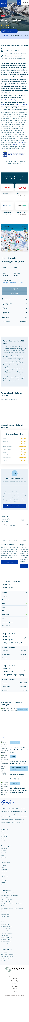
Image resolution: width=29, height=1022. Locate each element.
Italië (2, 855)
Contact (14, 988)
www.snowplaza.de (6, 935)
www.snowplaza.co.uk (6, 937)
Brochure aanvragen (6, 958)
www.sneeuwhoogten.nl (7, 933)
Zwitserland (4, 857)
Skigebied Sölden (5, 914)
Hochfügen (14, 100)
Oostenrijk (4, 848)
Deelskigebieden (16, 36)
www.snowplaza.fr (5, 944)
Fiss (2, 885)
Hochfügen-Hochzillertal (9, 283)
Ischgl (2, 867)
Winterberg (4, 865)
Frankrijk (3, 853)
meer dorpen (22, 520)
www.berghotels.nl (6, 941)
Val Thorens (4, 876)
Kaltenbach (4, 100)
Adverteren (14, 986)
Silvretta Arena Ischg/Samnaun (9, 895)
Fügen (3, 104)
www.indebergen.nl (6, 924)
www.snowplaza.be (6, 931)
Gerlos (3, 882)
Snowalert (4, 952)
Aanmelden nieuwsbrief (7, 954)
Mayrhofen (15, 145)
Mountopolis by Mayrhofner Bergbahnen (11, 904)
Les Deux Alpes (5, 912)
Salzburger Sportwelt (6, 899)
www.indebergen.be (6, 939)
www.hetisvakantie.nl (6, 926)
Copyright (14, 978)
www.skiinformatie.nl (6, 929)
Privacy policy (14, 981)
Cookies (14, 983)
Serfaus (3, 878)
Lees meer (10, 562)
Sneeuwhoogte (5, 836)
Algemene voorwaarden (14, 976)
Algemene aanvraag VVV (7, 956)
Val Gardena (4, 906)
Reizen (3, 838)
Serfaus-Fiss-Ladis (6, 901)
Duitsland (3, 850)
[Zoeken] (19, 2)
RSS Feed (3, 960)
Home (3, 832)
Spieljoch (15, 126)
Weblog (3, 840)
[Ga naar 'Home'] (3, 3)
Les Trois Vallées (5, 897)
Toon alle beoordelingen (14, 506)
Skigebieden (4, 834)
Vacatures (14, 991)
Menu (24, 2)
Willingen (3, 880)
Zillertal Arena (21, 143)
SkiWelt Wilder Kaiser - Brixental (9, 893)
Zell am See (4, 872)
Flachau (3, 874)
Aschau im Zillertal (21, 104)
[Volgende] (26, 409)
